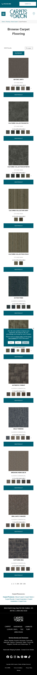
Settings (25, 342)
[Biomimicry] (18, 111)
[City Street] (28, 306)
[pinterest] (22, 657)
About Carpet (14, 21)
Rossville (15, 644)
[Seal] (28, 437)
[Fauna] (13, 88)
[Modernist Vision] (18, 350)
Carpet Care (22, 601)
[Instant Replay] (18, 481)
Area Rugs (18, 632)
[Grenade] (13, 437)
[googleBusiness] (11, 657)
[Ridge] (28, 88)
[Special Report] (13, 481)
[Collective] (18, 132)
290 (24, 584)
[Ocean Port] (13, 306)
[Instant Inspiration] (28, 525)
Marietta (11, 640)
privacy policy (19, 336)
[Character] (13, 132)
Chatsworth (19, 642)
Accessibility (7, 667)
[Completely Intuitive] (18, 525)
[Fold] (18, 199)
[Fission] (23, 437)
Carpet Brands (9, 599)
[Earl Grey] (23, 306)
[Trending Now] (18, 461)
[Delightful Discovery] (8, 350)
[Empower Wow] (23, 525)
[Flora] (18, 88)
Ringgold (9, 644)
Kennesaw (22, 640)
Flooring (8, 21)
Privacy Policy (29, 667)
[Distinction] (28, 132)
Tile (21, 629)
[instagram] (15, 657)
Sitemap (18, 670)
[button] (27, 4)
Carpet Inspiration (21, 599)
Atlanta (6, 640)
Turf (28, 629)
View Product (18, 94)
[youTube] (25, 657)
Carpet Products (8, 597)
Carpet (8, 626)
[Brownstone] (18, 306)
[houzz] (18, 657)
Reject (18, 342)
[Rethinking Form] (23, 394)
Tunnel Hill (30, 642)
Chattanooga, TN (25, 644)
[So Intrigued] (18, 504)
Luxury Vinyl (12, 629)
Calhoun (12, 642)
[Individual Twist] (18, 394)
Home (3, 21)
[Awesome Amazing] (23, 350)
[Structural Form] (28, 394)
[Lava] (18, 437)
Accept (11, 342)
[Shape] (18, 417)
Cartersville (29, 640)
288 (18, 584)
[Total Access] (28, 481)
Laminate (28, 626)
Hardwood (18, 626)
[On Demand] (23, 481)
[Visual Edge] (18, 373)
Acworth (16, 640)
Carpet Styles (29, 597)
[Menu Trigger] (3, 14)
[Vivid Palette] (28, 350)
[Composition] (23, 132)
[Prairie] (23, 88)
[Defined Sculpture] (13, 394)
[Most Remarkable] (13, 350)
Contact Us (24, 649)
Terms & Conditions (18, 667)
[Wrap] (21, 219)
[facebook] (7, 657)
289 (21, 584)
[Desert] (18, 67)
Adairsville (6, 642)
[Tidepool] (18, 286)
